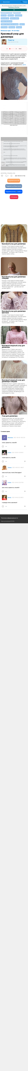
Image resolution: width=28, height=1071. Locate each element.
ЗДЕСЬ (24, 64)
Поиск (25, 2)
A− (7, 48)
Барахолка (10, 15)
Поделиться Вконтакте (13, 186)
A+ (16, 48)
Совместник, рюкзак (6, 21)
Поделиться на (14, 191)
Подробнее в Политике (13, 7)
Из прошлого (18, 15)
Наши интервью (14, 18)
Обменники (12, 27)
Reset (20, 48)
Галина (10, 467)
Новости (22, 24)
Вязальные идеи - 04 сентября (10, 30)
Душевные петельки (6, 12)
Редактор (11, 40)
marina (9, 452)
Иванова (10, 437)
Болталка (3, 15)
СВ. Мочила (4, 27)
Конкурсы (18, 27)
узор (14, 173)
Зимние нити (17, 12)
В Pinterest (14, 197)
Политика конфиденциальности (9, 518)
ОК (14, 9)
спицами (9, 173)
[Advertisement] (14, 212)
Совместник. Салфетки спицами (9, 24)
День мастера (5, 18)
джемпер (3, 173)
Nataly (9, 497)
